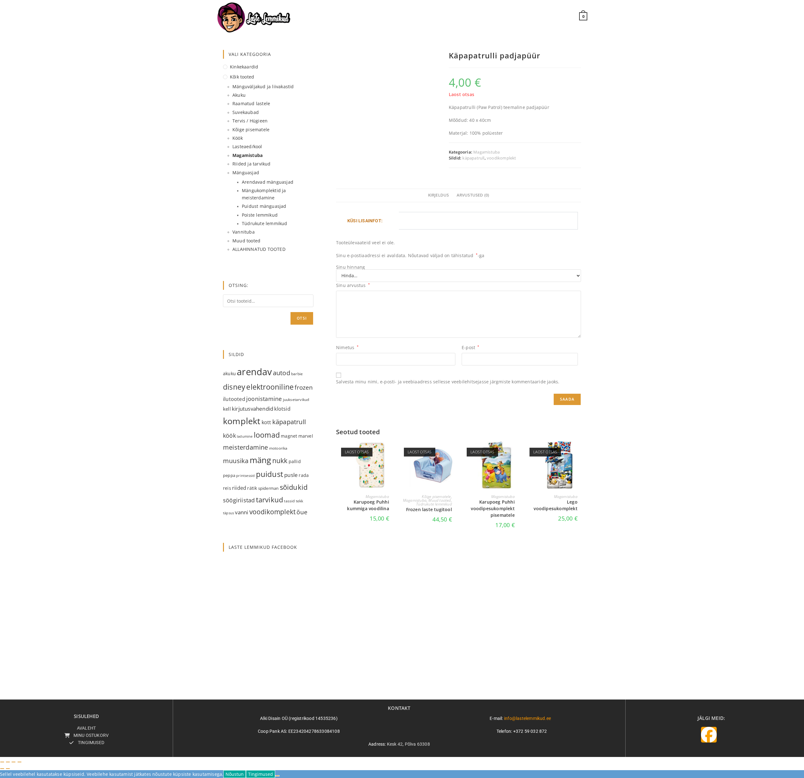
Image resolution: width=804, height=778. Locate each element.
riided (239, 487)
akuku (229, 373)
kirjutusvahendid (252, 408)
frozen (304, 387)
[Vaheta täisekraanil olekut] (8, 762)
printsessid (245, 475)
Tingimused (260, 774)
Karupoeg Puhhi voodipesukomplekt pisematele (492, 508)
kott (266, 422)
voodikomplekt (501, 158)
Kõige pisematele (436, 496)
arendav (254, 371)
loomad (267, 435)
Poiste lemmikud (260, 215)
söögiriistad (239, 500)
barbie (297, 373)
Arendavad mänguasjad (267, 182)
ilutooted (234, 399)
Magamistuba (486, 152)
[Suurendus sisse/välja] (2, 762)
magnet (289, 436)
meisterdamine (245, 447)
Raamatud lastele (251, 103)
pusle (291, 474)
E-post (471, 347)
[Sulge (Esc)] (19, 762)
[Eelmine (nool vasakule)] (2, 768)
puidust (269, 474)
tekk (299, 501)
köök (229, 435)
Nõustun (234, 774)
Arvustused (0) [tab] (473, 195)
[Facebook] (709, 735)
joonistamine (264, 399)
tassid (289, 501)
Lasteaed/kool (247, 146)
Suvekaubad (245, 112)
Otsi (302, 318)
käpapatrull (473, 158)
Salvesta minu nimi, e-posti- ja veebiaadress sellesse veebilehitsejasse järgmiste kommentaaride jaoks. (447, 382)
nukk (280, 460)
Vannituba (243, 232)
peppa (229, 475)
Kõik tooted (242, 77)
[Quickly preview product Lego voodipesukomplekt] (579, 452)
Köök (237, 138)
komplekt (242, 421)
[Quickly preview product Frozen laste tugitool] (453, 452)
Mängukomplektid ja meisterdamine (264, 193)
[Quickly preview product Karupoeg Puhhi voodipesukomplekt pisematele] (516, 452)
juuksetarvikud (296, 399)
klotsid (282, 408)
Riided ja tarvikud (251, 164)
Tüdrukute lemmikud (434, 504)
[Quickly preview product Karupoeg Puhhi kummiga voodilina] (390, 452)
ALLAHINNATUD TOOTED (258, 249)
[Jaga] (13, 762)
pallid (295, 461)
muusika (235, 461)
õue (301, 512)
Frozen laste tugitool (429, 509)
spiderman (268, 488)
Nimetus (347, 347)
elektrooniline (270, 387)
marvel (305, 436)
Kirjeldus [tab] (438, 195)
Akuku (239, 95)
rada (304, 475)
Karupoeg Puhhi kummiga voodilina (368, 505)
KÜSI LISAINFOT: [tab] (365, 220)
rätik (252, 488)
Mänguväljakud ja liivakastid (263, 86)
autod (281, 373)
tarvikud (269, 499)
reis (227, 488)
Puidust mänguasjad (264, 206)
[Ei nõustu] (277, 775)
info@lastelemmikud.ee (527, 718)
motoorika (278, 448)
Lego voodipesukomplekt (555, 505)
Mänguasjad (245, 173)
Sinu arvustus (353, 285)
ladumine (245, 436)
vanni (241, 512)
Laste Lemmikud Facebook (263, 547)
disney (234, 387)
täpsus (228, 513)
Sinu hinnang (350, 267)
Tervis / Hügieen (250, 121)
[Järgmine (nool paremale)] (8, 768)
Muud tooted (439, 500)
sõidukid (294, 487)
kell (227, 409)
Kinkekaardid (244, 67)
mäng (260, 460)
